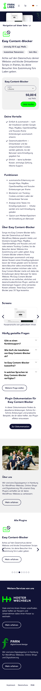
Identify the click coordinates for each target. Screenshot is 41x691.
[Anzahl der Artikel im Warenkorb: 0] (25, 5)
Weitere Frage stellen (14, 388)
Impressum (11, 685)
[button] (3, 316)
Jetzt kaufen (28, 104)
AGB (32, 685)
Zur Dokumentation (20, 426)
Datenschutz (23, 685)
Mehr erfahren (11, 502)
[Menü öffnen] (19, 5)
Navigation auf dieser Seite (15, 25)
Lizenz (10, 87)
